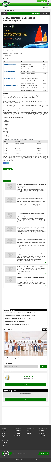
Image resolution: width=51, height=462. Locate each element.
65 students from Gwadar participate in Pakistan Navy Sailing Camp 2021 (20, 315)
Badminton (4, 432)
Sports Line (16, 437)
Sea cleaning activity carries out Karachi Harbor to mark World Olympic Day (20, 312)
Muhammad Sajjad (28, 376)
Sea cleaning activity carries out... (13, 358)
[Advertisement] (25, 298)
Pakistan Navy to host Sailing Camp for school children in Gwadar (18, 318)
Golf (3, 437)
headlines (6, 310)
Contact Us (28, 432)
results (13, 310)
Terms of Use (42, 435)
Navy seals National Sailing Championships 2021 (15, 321)
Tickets (28, 430)
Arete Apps (36, 459)
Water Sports (8, 55)
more (44, 329)
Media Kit (4, 445)
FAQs (3, 444)
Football (3, 435)
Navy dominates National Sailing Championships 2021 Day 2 (17, 324)
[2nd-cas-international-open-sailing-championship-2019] (4, 163)
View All (25, 384)
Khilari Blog (41, 430)
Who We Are (4, 442)
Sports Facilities (18, 432)
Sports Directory (18, 433)
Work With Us (42, 432)
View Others (25, 400)
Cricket (3, 433)
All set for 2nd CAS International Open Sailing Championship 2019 (30, 266)
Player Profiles (17, 430)
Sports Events (17, 435)
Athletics (4, 430)
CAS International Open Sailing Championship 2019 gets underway (30, 227)
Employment (29, 433)
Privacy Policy (42, 433)
